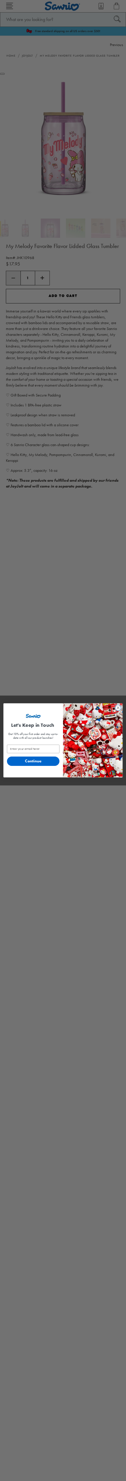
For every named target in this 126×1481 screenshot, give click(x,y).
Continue (33, 761)
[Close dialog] (118, 708)
